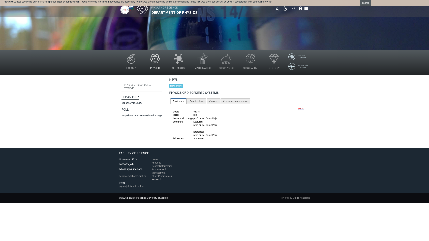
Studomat (198, 138)
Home (155, 159)
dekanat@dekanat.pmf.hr (132, 176)
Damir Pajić (211, 118)
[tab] (178, 101)
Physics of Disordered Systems (137, 87)
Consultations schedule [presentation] (235, 101)
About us (157, 162)
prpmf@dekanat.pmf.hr (131, 186)
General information (162, 166)
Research (157, 179)
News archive (176, 86)
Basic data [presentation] (178, 101)
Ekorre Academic (301, 197)
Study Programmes (162, 176)
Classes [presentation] (213, 101)
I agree (365, 3)
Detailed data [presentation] (196, 101)
